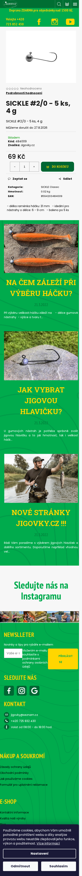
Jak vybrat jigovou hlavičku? (41, 400)
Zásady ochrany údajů (15, 767)
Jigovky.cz (28, 145)
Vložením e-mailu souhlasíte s (35, 659)
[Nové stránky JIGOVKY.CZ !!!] (41, 478)
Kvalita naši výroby (13, 818)
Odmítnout (20, 866)
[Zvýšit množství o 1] (34, 166)
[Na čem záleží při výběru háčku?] (41, 248)
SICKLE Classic (50, 187)
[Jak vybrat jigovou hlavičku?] (41, 356)
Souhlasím (58, 866)
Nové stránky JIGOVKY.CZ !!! (41, 518)
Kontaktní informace (14, 812)
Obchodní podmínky (14, 773)
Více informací (48, 843)
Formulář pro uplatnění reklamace (24, 785)
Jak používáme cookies (16, 779)
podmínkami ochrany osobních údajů (35, 663)
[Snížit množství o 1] (15, 166)
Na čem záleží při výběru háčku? (41, 288)
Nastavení (40, 853)
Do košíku (60, 166)
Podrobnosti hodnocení (24, 93)
